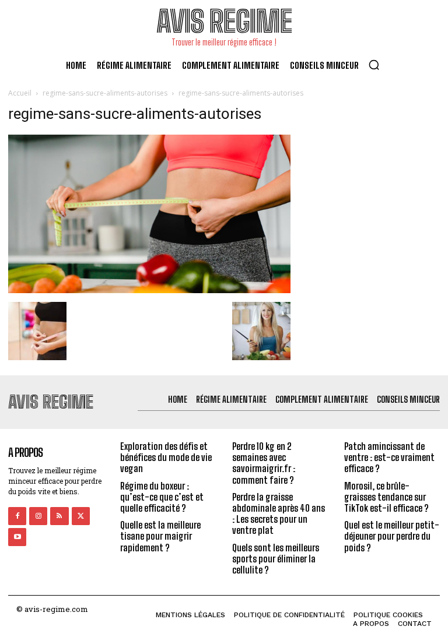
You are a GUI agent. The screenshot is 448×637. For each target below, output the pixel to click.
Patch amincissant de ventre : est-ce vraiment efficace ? (389, 457)
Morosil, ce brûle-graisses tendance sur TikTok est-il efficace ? (386, 496)
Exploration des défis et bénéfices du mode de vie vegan (166, 457)
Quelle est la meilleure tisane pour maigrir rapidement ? (160, 535)
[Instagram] (38, 516)
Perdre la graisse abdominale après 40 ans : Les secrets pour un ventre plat (278, 513)
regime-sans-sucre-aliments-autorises (105, 93)
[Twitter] (81, 516)
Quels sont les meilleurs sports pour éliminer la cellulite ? (275, 558)
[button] (374, 64)
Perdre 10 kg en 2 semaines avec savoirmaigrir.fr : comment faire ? (263, 463)
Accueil (20, 93)
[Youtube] (17, 537)
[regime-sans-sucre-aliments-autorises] (149, 290)
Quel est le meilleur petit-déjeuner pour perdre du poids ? (391, 535)
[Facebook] (17, 516)
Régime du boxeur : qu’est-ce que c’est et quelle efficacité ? (162, 496)
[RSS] (59, 516)
